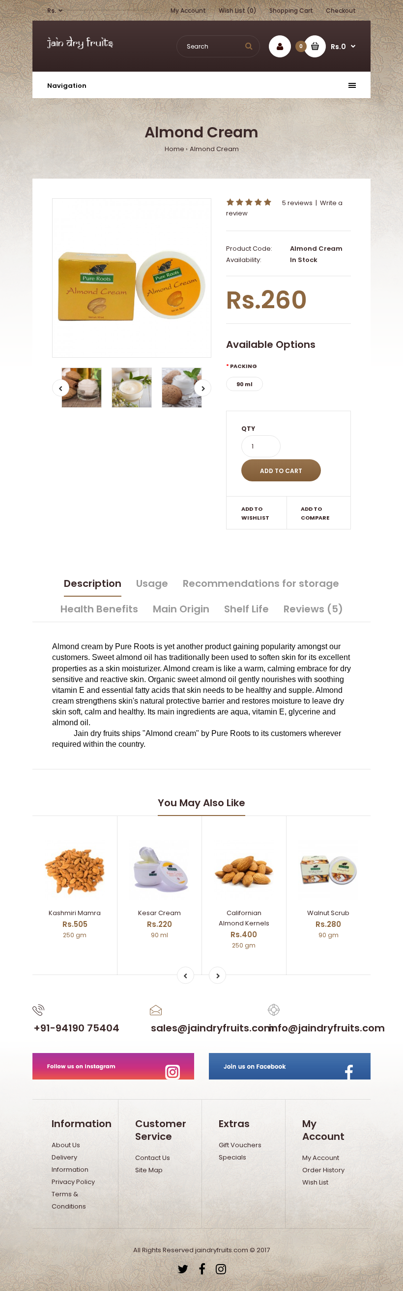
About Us (66, 1145)
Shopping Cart (291, 10)
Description (92, 583)
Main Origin (181, 609)
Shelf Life (246, 609)
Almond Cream (214, 149)
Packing (243, 366)
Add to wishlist (255, 513)
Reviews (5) (313, 609)
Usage (152, 583)
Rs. (51, 10)
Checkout (341, 10)
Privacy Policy (73, 1181)
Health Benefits (99, 609)
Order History (323, 1170)
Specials (232, 1157)
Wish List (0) (238, 10)
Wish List (315, 1182)
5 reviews (297, 203)
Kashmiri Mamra (75, 913)
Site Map (149, 1170)
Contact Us (152, 1157)
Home (174, 149)
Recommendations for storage (261, 583)
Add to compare (315, 513)
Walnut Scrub (328, 913)
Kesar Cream (159, 913)
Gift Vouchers (240, 1145)
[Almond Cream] (132, 278)
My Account (188, 10)
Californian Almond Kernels (244, 918)
